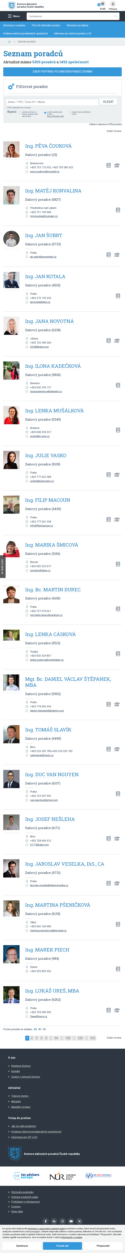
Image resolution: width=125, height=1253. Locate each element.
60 (44, 1029)
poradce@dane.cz (40, 570)
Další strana (114, 131)
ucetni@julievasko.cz (42, 481)
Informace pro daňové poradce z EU (72, 33)
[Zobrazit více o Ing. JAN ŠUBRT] (11, 240)
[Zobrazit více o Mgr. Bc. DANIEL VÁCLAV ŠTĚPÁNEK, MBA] (11, 683)
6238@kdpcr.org (39, 346)
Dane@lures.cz (38, 1016)
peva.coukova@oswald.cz (44, 171)
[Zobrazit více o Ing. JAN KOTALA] (11, 281)
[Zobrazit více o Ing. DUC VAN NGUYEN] (11, 779)
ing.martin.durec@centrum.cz (46, 615)
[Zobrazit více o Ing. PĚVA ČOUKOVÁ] (11, 150)
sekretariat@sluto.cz (42, 755)
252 (80, 1038)
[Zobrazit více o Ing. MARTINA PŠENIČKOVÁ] (11, 909)
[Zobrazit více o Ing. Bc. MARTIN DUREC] (11, 594)
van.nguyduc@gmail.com (44, 800)
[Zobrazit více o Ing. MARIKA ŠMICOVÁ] (11, 549)
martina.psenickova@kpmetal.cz (48, 930)
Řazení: (12, 111)
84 (56, 1038)
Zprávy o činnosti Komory (25, 1076)
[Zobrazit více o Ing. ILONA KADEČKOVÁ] (11, 370)
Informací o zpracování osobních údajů (46, 1228)
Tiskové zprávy (20, 1096)
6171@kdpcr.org (39, 844)
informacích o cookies (71, 1237)
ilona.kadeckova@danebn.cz (46, 391)
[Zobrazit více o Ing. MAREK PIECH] (11, 954)
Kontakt (15, 1071)
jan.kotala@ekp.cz (40, 302)
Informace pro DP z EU (24, 1137)
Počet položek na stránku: (18, 1029)
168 (68, 1038)
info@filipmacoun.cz (41, 525)
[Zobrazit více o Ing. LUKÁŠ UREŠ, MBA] (11, 995)
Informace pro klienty (77, 25)
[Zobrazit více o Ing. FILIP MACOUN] (11, 504)
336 (92, 1038)
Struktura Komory (21, 1066)
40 (39, 1029)
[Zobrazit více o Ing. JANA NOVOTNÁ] (11, 326)
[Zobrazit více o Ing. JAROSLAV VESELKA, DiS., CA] (11, 868)
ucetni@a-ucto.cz (40, 436)
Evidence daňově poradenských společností (25, 33)
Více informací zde (55, 116)
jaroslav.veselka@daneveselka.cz (49, 885)
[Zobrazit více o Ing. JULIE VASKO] (11, 460)
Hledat (108, 102)
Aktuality (16, 1101)
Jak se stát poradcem (23, 1126)
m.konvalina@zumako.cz (44, 216)
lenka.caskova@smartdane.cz (47, 659)
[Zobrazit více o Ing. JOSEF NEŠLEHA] (11, 824)
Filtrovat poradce (32, 86)
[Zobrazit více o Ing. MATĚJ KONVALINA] (11, 195)
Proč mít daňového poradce (46, 25)
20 (35, 1029)
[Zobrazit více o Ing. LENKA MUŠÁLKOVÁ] (11, 415)
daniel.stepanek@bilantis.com (47, 710)
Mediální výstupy (21, 1107)
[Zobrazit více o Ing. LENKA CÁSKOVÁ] (11, 639)
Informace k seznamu (14, 25)
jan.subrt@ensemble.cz (43, 256)
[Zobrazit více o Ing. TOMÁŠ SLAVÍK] (11, 734)
